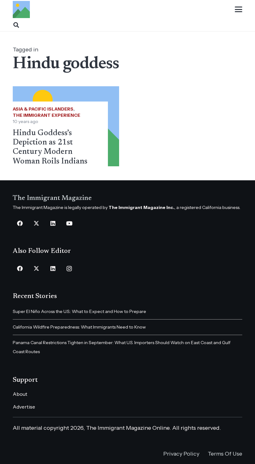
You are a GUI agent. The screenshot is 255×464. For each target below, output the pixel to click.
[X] (36, 223)
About (20, 394)
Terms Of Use (225, 453)
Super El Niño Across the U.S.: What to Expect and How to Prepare (79, 311)
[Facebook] (20, 223)
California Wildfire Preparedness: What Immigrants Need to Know (79, 327)
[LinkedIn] (53, 223)
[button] (238, 9)
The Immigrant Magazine (52, 198)
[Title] (21, 9)
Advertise (24, 407)
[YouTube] (69, 223)
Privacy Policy (181, 453)
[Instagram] (69, 269)
